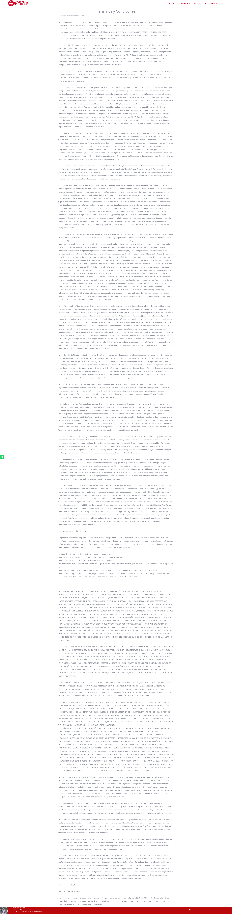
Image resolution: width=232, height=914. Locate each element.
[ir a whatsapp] (2, 457)
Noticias (196, 3)
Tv (205, 3)
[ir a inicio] (18, 3)
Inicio (171, 3)
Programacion (183, 3)
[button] (190, 910)
